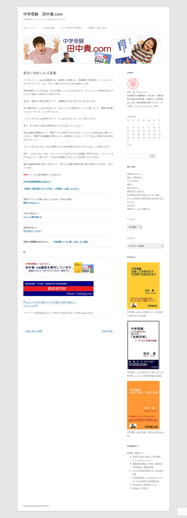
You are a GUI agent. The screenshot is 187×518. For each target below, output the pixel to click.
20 (144, 134)
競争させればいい (31, 202)
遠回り (130, 184)
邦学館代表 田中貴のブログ (144, 484)
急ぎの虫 (131, 205)
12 (138, 130)
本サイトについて (30, 28)
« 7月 (129, 144)
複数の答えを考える (135, 191)
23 (159, 134)
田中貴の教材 (49, 28)
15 (154, 130)
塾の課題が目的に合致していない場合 (143, 194)
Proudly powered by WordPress (36, 505)
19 (138, 134)
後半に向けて (132, 187)
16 (159, 130)
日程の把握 (108, 331)
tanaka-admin (87, 312)
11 (133, 130)
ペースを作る (132, 180)
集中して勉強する (134, 177)
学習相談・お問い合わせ (97, 28)
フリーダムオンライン (144, 106)
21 (149, 134)
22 (154, 134)
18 (133, 134)
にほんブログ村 (30, 305)
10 (128, 130)
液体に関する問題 (32, 331)
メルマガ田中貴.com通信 (71, 28)
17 (128, 134)
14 (149, 130)
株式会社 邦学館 (140, 488)
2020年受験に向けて (42, 312)
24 (128, 137)
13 (144, 130)
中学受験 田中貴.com (43, 14)
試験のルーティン (134, 173)
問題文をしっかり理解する (138, 208)
